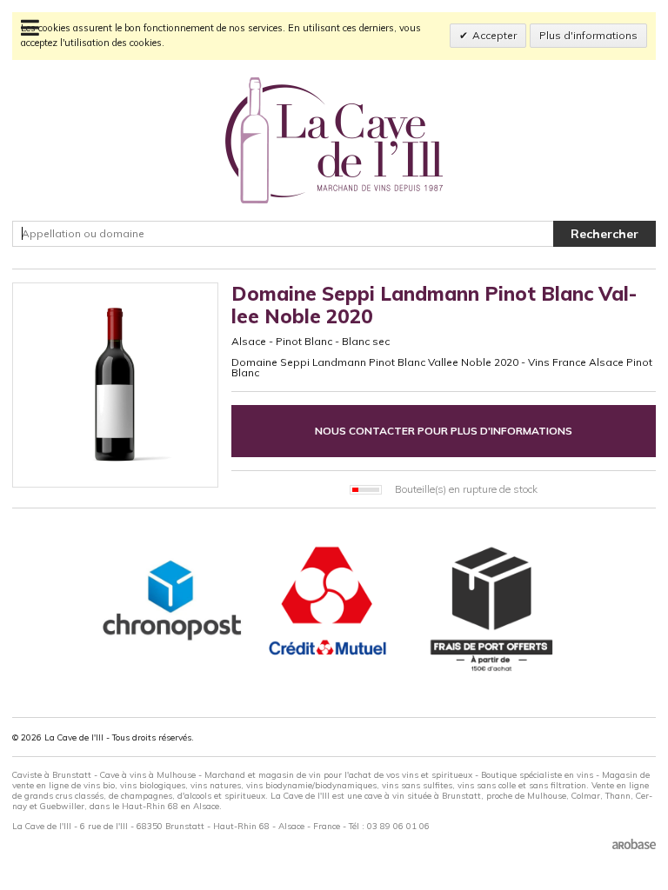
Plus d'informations (588, 35)
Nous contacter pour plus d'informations (443, 430)
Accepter (494, 35)
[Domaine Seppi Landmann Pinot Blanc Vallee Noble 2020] (115, 385)
